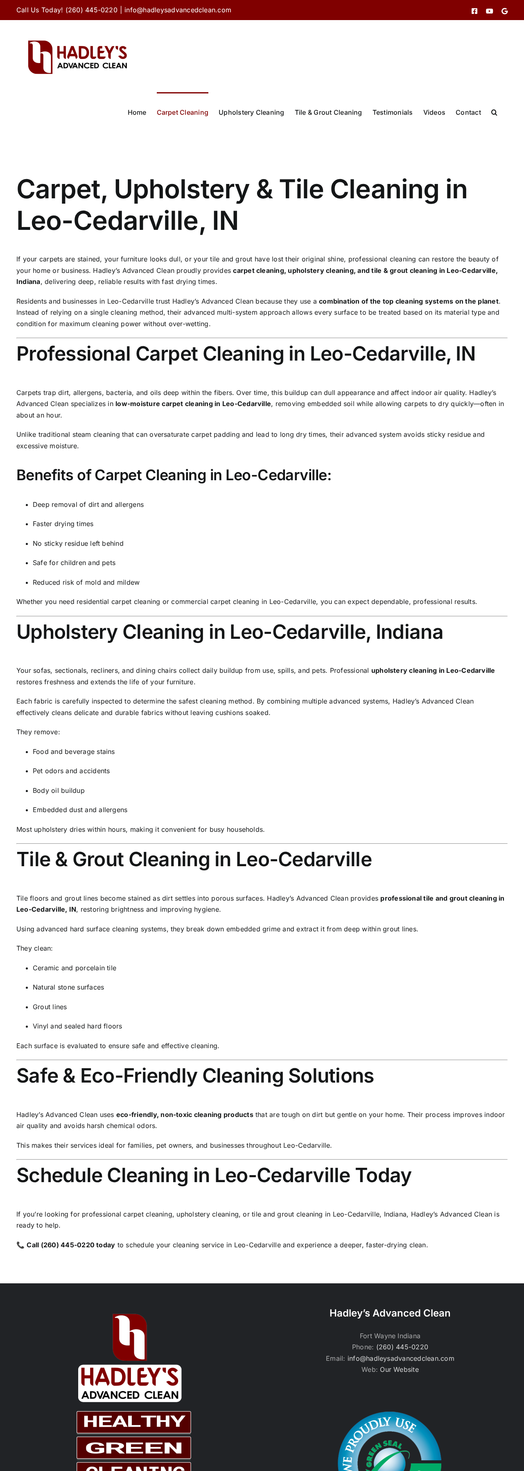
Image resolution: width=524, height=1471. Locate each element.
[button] (494, 111)
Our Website (399, 1369)
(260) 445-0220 (402, 1347)
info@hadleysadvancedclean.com (177, 10)
